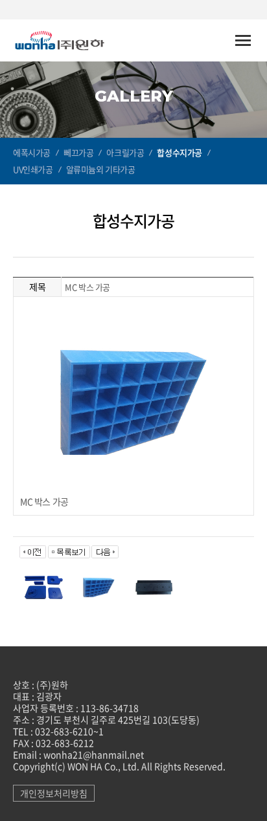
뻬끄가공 (78, 152)
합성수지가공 (179, 152)
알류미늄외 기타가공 (100, 169)
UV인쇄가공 (33, 169)
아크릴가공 (125, 152)
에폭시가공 (32, 152)
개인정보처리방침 (53, 793)
